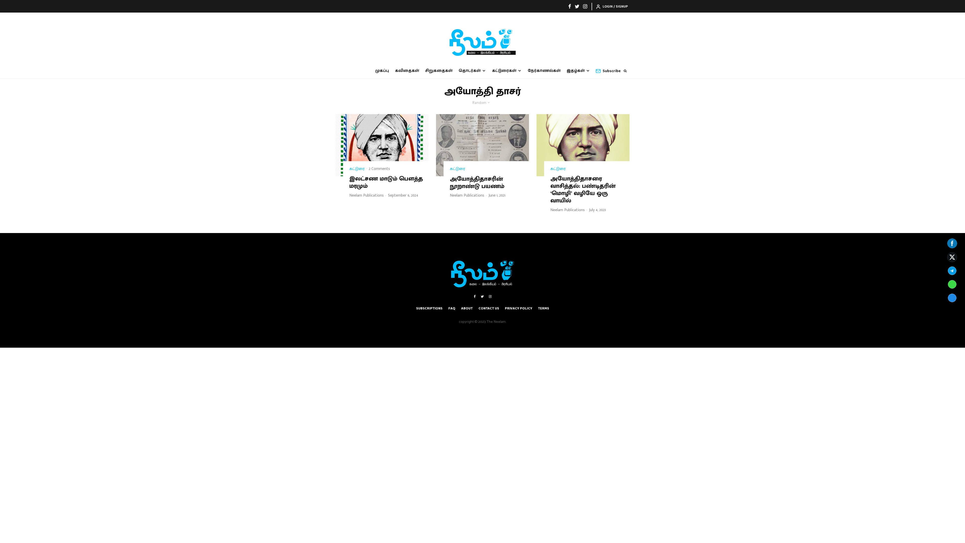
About (467, 308)
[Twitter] (577, 6)
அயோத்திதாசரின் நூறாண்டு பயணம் (477, 182)
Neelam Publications (366, 195)
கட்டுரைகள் (504, 71)
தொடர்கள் (470, 71)
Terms (543, 308)
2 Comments (379, 168)
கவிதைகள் (407, 71)
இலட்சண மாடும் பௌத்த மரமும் (386, 182)
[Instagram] (585, 6)
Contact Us (488, 308)
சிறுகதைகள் (439, 71)
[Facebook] (569, 6)
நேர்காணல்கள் (544, 71)
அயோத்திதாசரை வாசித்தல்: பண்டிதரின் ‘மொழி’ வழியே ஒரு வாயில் (583, 189)
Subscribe (612, 71)
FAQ (451, 308)
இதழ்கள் (576, 71)
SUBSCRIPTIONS (429, 308)
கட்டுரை (357, 169)
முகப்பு (382, 71)
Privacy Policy (518, 308)
